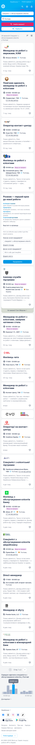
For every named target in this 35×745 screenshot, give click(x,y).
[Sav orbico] (25, 414)
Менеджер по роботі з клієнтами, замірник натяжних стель (15, 320)
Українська (5, 710)
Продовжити (17, 262)
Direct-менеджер (12, 575)
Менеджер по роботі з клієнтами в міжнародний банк (17, 642)
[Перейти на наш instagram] (13, 715)
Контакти (12, 725)
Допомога (18, 728)
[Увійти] (32, 7)
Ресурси (4, 725)
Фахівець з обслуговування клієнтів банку (16, 499)
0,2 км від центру (25, 471)
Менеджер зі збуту (13, 610)
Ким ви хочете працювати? (12, 238)
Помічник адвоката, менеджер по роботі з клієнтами (15, 86)
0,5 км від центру (12, 135)
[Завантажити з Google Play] (21, 720)
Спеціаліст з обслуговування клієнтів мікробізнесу (16, 542)
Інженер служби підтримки (12, 278)
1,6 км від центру (12, 554)
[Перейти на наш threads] (8, 715)
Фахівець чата (11, 357)
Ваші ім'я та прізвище (10, 225)
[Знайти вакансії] (22, 7)
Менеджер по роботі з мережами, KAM (15, 52)
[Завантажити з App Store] (7, 720)
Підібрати (18, 29)
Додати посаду (8, 245)
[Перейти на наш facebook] (3, 715)
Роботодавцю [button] (8, 736)
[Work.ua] (3, 6)
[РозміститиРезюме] (27, 7)
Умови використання (8, 730)
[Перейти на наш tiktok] (23, 715)
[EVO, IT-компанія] (10, 414)
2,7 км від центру (12, 514)
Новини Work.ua (7, 728)
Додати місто (8, 256)
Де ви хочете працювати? (12, 249)
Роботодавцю (27, 2)
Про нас (20, 725)
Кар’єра (27, 725)
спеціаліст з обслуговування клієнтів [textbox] (15, 13)
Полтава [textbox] (7, 19)
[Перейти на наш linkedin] (18, 715)
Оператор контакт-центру (17, 125)
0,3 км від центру (12, 100)
